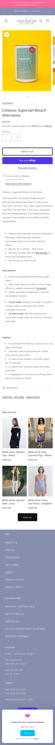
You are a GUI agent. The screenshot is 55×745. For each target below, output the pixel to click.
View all (27, 517)
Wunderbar (41, 252)
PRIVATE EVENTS (14, 579)
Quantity (6, 131)
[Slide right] (33, 96)
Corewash (41, 288)
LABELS (9, 572)
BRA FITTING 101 (14, 614)
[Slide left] (21, 96)
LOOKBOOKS (12, 557)
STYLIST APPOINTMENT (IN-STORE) (25, 629)
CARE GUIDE (12, 621)
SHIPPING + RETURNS (13, 397)
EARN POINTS (33, 397)
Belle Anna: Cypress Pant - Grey (13, 501)
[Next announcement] (50, 4)
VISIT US (10, 550)
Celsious (7, 103)
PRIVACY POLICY (14, 587)
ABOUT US (11, 542)
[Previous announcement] (5, 4)
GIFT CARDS (12, 565)
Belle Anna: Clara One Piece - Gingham (40, 501)
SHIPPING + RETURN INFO (20, 606)
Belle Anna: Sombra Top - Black (13, 453)
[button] (6, 20)
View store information (18, 183)
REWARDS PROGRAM (17, 636)
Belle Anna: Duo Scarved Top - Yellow (40, 453)
